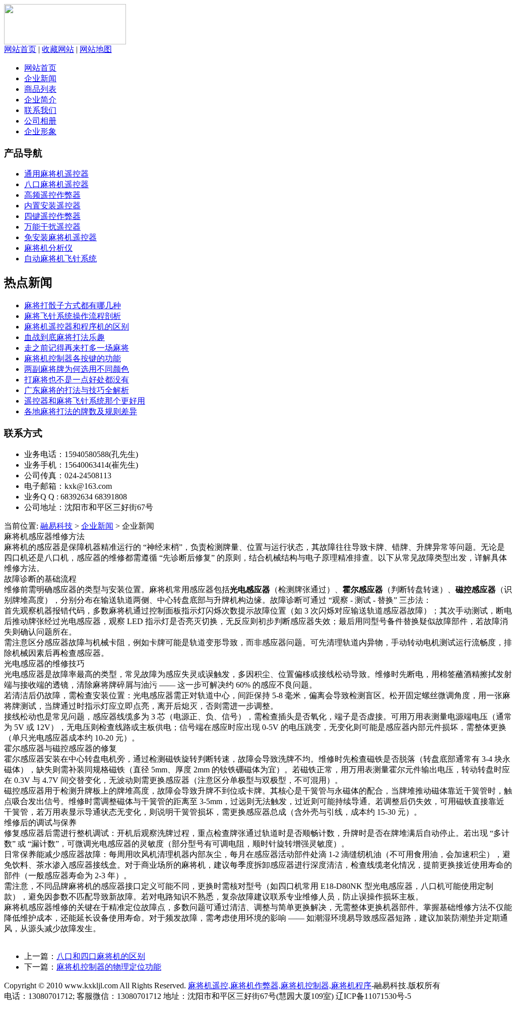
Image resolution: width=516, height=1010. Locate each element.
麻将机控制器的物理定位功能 (108, 967)
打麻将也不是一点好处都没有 (76, 379)
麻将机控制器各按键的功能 (72, 358)
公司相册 (40, 121)
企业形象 (40, 131)
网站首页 (20, 49)
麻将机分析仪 (48, 248)
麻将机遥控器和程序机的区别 (76, 326)
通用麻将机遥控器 (56, 174)
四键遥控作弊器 (52, 216)
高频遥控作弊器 (52, 195)
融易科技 (56, 526)
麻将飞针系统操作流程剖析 (72, 316)
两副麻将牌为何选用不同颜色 (76, 369)
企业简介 (40, 99)
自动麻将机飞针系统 (60, 258)
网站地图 (96, 49)
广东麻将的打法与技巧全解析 (76, 390)
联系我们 (40, 110)
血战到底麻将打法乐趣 (64, 337)
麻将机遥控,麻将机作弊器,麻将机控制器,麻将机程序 (279, 985)
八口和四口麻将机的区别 (100, 956)
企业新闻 (40, 78)
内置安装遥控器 (52, 205)
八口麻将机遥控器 (56, 184)
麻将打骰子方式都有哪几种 (72, 305)
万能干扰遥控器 (52, 226)
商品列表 (40, 89)
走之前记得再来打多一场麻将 (76, 348)
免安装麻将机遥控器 (60, 237)
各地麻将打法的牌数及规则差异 (80, 411)
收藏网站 (58, 49)
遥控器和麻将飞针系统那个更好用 (84, 401)
